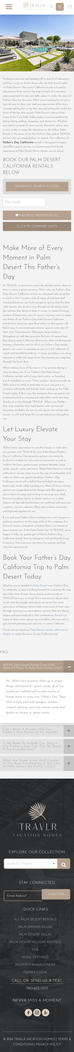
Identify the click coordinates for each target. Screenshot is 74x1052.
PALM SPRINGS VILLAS (35, 927)
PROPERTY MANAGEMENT (35, 964)
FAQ (35, 949)
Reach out (61, 615)
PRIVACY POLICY (48, 1044)
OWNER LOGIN (35, 972)
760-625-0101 (37, 988)
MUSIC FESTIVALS (35, 957)
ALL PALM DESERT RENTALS (35, 919)
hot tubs (29, 460)
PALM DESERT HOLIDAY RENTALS (35, 942)
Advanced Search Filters (37, 186)
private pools (46, 460)
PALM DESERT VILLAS (35, 934)
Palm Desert (40, 585)
